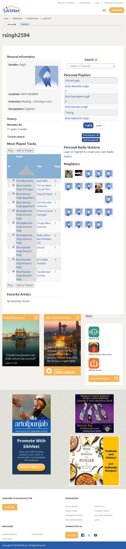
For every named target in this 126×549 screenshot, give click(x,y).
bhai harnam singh (76, 107)
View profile (12, 24)
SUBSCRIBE (10, 507)
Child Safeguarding (73, 519)
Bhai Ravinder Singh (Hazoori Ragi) (24, 251)
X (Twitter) (89, 535)
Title (39, 166)
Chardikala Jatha (24, 180)
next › (99, 125)
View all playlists (89, 135)
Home (6, 18)
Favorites (25, 24)
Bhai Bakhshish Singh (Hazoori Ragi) (24, 214)
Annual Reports (9, 534)
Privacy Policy (71, 510)
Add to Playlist (25, 150)
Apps (97, 2)
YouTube (95, 535)
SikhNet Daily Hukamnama (100, 354)
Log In (97, 519)
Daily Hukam (85, 2)
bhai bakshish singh (77, 118)
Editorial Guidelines (103, 515)
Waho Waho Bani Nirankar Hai (44, 239)
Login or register (73, 152)
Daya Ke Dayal (44, 194)
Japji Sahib (42, 180)
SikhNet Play (17, 18)
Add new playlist (90, 140)
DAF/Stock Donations (114, 2)
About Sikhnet (71, 506)
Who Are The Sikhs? (66, 2)
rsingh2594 (47, 18)
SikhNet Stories (95, 370)
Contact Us (99, 506)
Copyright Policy (101, 510)
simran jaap (72, 80)
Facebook (82, 535)
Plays (58, 166)
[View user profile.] (46, 77)
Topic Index (7, 538)
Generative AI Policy (74, 515)
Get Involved (37, 534)
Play (10, 150)
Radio (89, 60)
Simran (41, 247)
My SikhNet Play (32, 18)
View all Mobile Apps (99, 378)
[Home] (11, 9)
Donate (117, 10)
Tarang (69, 112)
